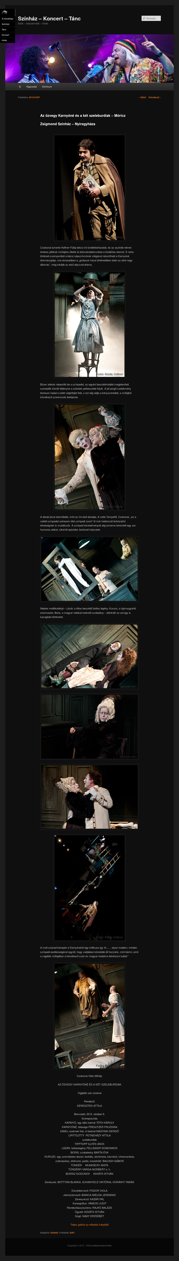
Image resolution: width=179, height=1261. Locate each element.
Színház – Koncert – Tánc (49, 18)
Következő (155, 97)
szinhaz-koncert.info (101, 1245)
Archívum (47, 86)
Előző (142, 97)
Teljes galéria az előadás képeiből (89, 1224)
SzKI (72, 1232)
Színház (54, 1232)
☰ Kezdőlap (7, 18)
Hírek (4, 40)
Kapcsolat (32, 86)
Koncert (5, 34)
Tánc (4, 29)
